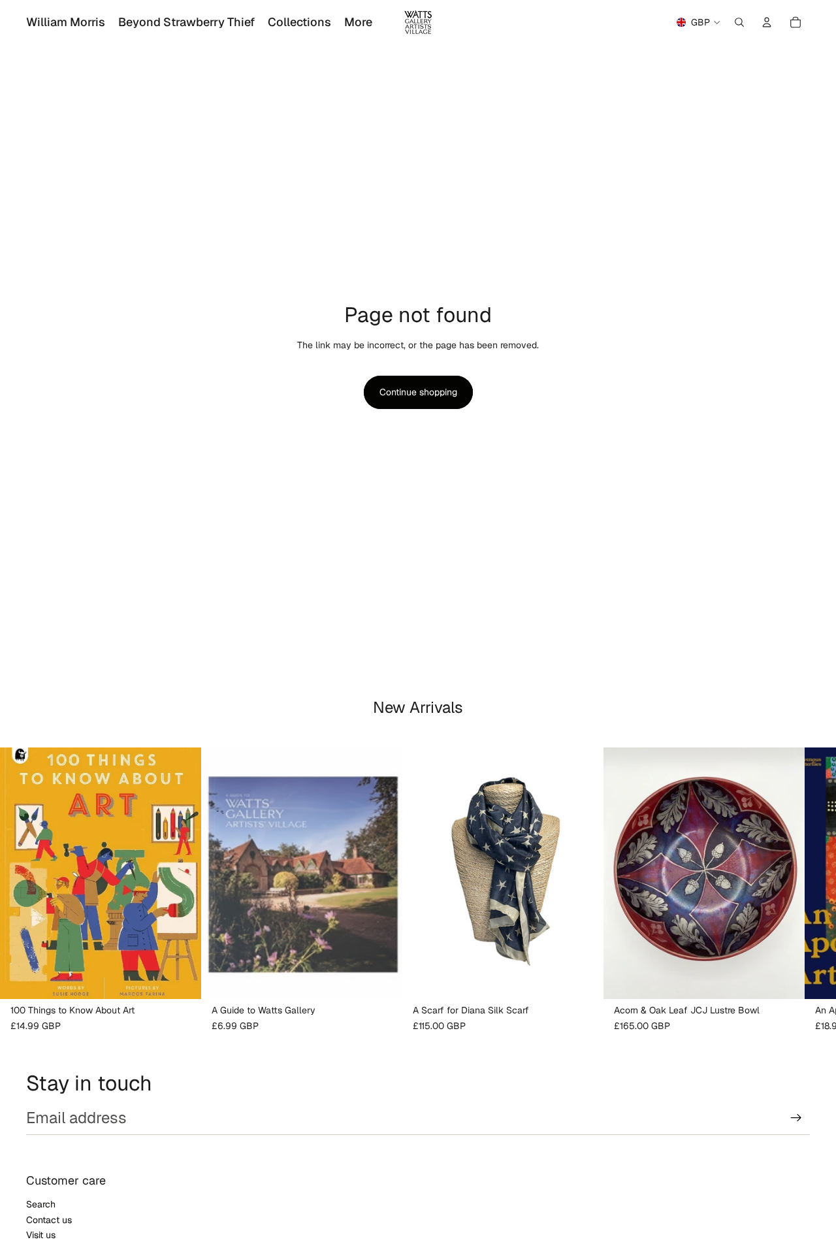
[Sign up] (796, 1118)
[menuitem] (358, 22)
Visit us (41, 1235)
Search (41, 1204)
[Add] (181, 979)
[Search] (739, 22)
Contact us (49, 1220)
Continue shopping (418, 392)
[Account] (766, 22)
